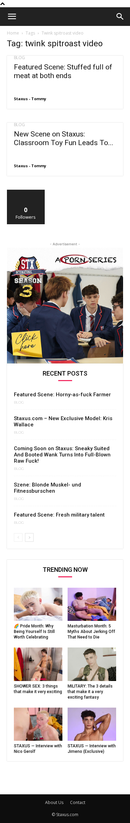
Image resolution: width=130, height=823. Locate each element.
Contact (77, 802)
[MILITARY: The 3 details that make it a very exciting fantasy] (92, 664)
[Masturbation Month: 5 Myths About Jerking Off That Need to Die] (92, 604)
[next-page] (29, 537)
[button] (12, 16)
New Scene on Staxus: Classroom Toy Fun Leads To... (63, 138)
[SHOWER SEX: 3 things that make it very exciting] (38, 664)
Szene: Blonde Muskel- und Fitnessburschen (47, 488)
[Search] (120, 16)
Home (13, 33)
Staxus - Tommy (30, 98)
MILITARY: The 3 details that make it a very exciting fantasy (90, 692)
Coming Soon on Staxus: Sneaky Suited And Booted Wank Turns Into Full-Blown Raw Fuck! (62, 454)
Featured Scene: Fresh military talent (59, 515)
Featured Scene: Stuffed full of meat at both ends (63, 71)
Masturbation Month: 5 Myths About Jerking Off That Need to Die (91, 632)
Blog (19, 58)
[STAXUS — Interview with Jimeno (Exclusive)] (92, 724)
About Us (54, 802)
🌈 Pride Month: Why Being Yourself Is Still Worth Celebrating (34, 632)
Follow (26, 192)
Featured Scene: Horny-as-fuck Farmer (62, 394)
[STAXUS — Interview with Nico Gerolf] (38, 724)
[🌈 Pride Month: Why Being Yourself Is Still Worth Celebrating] (38, 604)
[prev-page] (18, 537)
